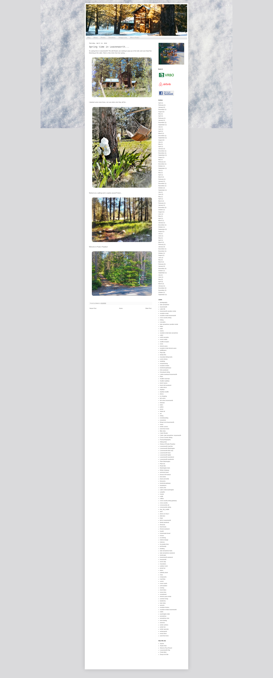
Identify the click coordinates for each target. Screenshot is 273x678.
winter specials (164, 629)
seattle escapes (164, 341)
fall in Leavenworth (165, 520)
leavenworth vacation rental (168, 311)
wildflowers (163, 350)
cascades (163, 322)
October (160, 166)
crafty (161, 496)
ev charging (163, 396)
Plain (161, 376)
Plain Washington (165, 461)
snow (161, 344)
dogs (161, 518)
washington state (165, 614)
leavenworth (163, 307)
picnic (161, 409)
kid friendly (163, 546)
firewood (162, 524)
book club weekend (165, 385)
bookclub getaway (165, 483)
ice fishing (163, 537)
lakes (161, 405)
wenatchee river (164, 618)
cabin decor (163, 387)
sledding (162, 361)
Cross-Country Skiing (166, 437)
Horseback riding (165, 372)
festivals (162, 402)
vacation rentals (164, 365)
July (159, 127)
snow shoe (163, 592)
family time (163, 355)
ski (161, 413)
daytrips (162, 389)
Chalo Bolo (163, 652)
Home (121, 308)
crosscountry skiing (165, 507)
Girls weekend (164, 370)
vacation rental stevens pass (168, 348)
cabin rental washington (167, 490)
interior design (164, 540)
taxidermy (163, 601)
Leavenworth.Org (165, 650)
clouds (162, 494)
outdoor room (164, 566)
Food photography (165, 439)
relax (161, 575)
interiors (162, 542)
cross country (164, 503)
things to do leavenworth (167, 422)
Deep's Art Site (164, 654)
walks (161, 612)
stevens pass (164, 346)
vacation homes (164, 607)
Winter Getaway (164, 470)
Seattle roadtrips (164, 381)
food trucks (163, 527)
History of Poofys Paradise (167, 444)
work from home (164, 429)
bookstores (163, 485)
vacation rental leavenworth (168, 315)
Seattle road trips (165, 378)
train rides (163, 603)
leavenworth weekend (166, 557)
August (160, 111)
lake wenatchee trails (166, 551)
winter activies (164, 625)
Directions (112, 37)
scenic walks (163, 339)
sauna (162, 331)
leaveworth (163, 559)
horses (162, 535)
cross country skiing (165, 317)
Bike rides (163, 431)
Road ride (163, 466)
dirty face (162, 516)
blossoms (163, 481)
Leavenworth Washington (167, 448)
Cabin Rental (164, 433)
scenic (162, 581)
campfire (162, 492)
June (159, 129)
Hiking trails (163, 442)
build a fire (163, 487)
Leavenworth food (165, 453)
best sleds (163, 476)
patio (161, 328)
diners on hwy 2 (164, 514)
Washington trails (165, 468)
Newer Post (93, 308)
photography (163, 302)
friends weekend (165, 529)
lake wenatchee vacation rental (169, 324)
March (160, 133)
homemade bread (165, 533)
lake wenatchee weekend (167, 553)
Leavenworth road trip (166, 446)
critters (162, 498)
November (161, 109)
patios (161, 407)
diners (162, 394)
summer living (164, 598)
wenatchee (163, 616)
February (161, 105)
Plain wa (162, 463)
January (160, 107)
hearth (162, 531)
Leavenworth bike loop (166, 450)
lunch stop (163, 561)
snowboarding (164, 418)
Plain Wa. (163, 352)
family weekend (164, 522)
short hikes (163, 590)
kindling (162, 548)
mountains (163, 564)
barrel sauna (163, 383)
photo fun (162, 568)
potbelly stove (164, 572)
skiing (161, 415)
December (161, 135)
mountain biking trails (166, 357)
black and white (164, 479)
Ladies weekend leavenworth (168, 374)
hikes (161, 326)
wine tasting (163, 620)
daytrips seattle (164, 392)
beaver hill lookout (165, 474)
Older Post (148, 308)
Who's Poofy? (134, 37)
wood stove (163, 633)
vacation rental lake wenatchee (169, 333)
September (161, 125)
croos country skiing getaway (168, 500)
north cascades (164, 337)
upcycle (162, 605)
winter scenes (164, 426)
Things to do (122, 37)
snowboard (163, 594)
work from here (164, 636)
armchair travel (164, 472)
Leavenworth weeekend (167, 457)
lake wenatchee (164, 304)
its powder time (164, 544)
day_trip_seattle (164, 509)
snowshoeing (164, 363)
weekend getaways (165, 368)
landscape (163, 555)
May (159, 114)
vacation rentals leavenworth (168, 609)
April (159, 103)
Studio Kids (163, 645)
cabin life (162, 309)
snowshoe (163, 420)
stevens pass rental (165, 596)
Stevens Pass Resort (166, 648)
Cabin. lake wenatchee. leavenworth (170, 435)
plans (161, 570)
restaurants (163, 577)
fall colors (163, 398)
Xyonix (162, 643)
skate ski (162, 411)
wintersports (163, 631)
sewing (162, 588)
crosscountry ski (164, 505)
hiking (161, 320)
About (95, 37)
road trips (162, 579)
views (161, 424)
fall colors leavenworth (166, 400)
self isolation (163, 585)
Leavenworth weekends (167, 459)
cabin (161, 335)
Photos (103, 37)
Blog (88, 37)
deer (161, 511)
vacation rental (164, 313)
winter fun (163, 627)
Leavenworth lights (165, 455)
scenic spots (163, 583)
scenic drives (164, 359)
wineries (162, 622)
